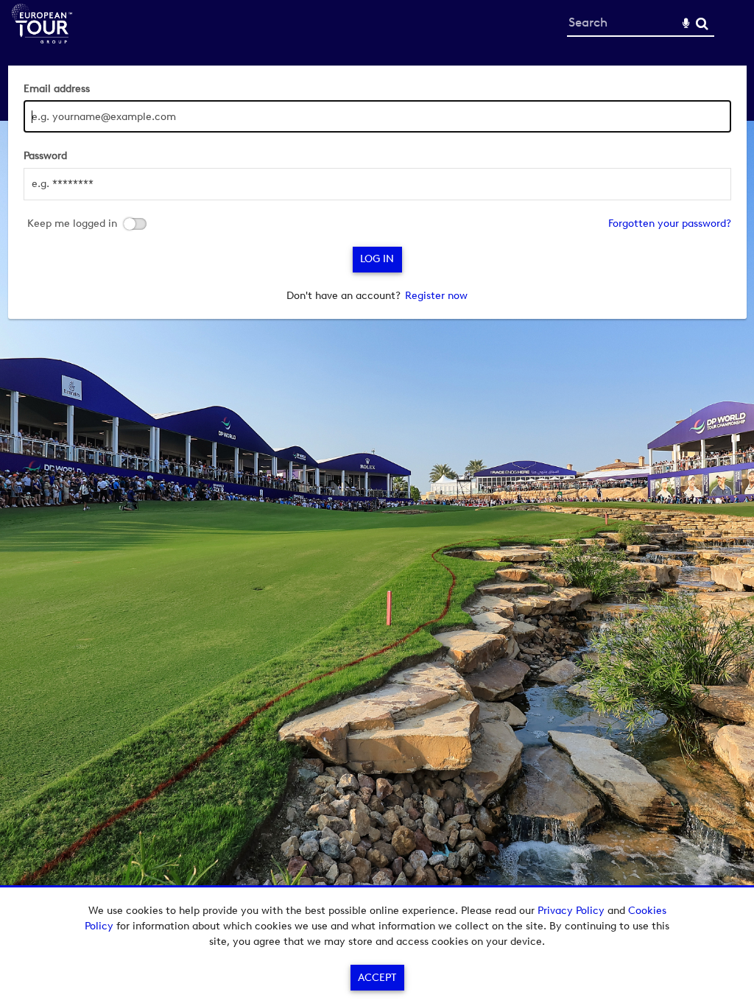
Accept (377, 977)
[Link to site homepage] (42, 39)
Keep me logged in (72, 224)
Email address (57, 88)
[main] (377, 192)
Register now (436, 295)
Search (702, 24)
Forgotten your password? (669, 223)
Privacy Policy (571, 910)
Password (45, 156)
